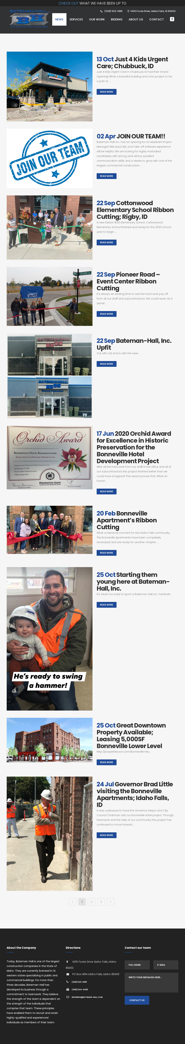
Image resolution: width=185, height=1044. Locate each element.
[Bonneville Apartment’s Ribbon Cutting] (49, 530)
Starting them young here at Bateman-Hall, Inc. (133, 581)
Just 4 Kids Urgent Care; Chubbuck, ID (132, 62)
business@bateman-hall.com (87, 997)
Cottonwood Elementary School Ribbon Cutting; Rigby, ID (135, 210)
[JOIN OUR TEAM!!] (49, 158)
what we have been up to (92, 3)
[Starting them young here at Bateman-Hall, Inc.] (49, 638)
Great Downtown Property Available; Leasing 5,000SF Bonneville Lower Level (131, 735)
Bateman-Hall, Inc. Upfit (134, 344)
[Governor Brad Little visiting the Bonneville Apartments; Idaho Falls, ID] (49, 834)
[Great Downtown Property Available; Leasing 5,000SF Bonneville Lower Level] (49, 740)
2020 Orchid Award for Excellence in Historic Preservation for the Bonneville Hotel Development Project (134, 447)
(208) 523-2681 (79, 982)
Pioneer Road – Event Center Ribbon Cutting (128, 281)
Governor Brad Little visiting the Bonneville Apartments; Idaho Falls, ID (135, 794)
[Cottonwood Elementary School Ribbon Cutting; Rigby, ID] (49, 227)
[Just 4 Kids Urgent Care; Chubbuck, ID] (49, 86)
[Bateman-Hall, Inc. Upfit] (49, 376)
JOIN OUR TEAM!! (141, 136)
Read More (106, 91)
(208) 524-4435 (80, 989)
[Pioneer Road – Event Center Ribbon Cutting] (49, 296)
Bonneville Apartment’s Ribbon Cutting (127, 520)
